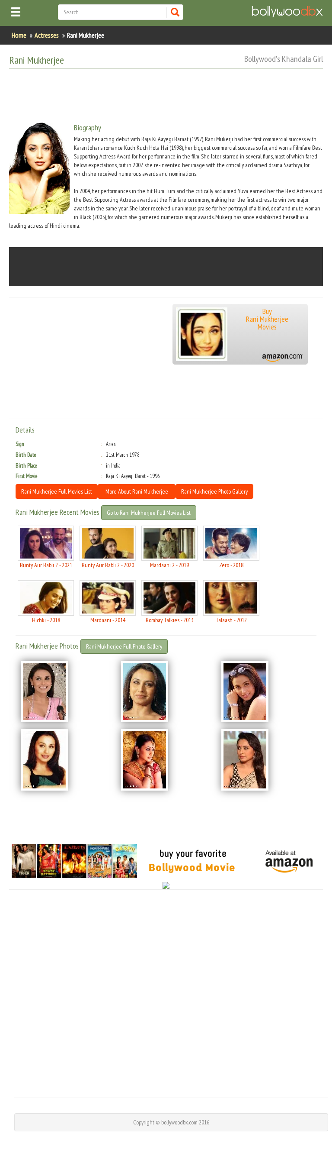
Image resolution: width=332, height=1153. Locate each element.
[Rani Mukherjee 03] (266, 691)
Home (19, 35)
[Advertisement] (166, 96)
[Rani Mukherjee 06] (266, 760)
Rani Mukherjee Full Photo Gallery (124, 646)
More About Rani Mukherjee (136, 491)
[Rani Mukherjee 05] (166, 760)
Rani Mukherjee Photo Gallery (214, 491)
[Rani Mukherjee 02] (166, 691)
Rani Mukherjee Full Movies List (56, 491)
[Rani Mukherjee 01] (66, 691)
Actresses (47, 35)
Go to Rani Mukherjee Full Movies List (149, 513)
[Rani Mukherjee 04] (66, 760)
